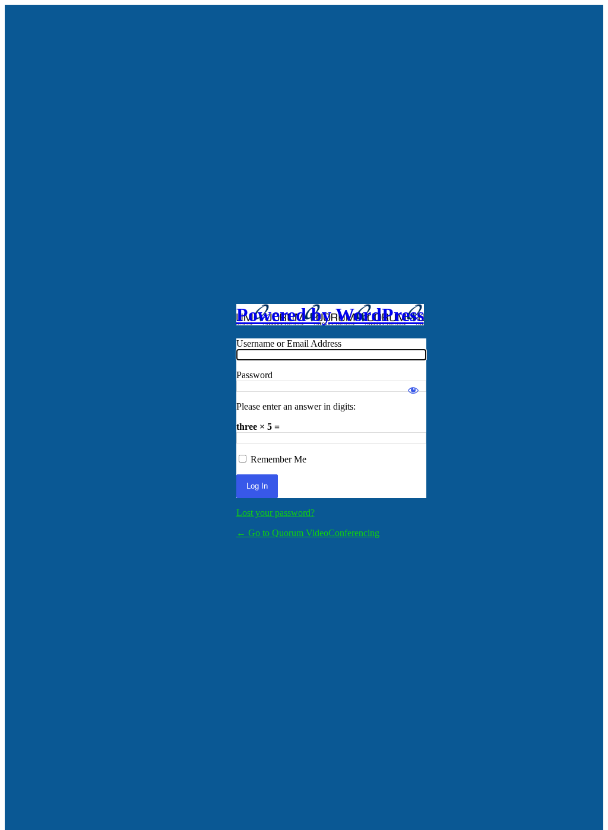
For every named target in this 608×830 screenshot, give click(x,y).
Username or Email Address (288, 343)
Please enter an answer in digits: (296, 406)
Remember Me (278, 459)
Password (254, 375)
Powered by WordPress (330, 314)
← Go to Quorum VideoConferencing (307, 533)
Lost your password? (275, 513)
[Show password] (413, 385)
